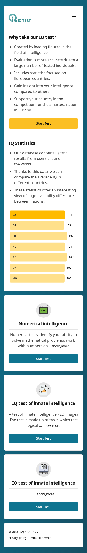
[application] (43, 247)
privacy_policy (17, 538)
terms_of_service (40, 538)
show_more (60, 346)
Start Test (43, 123)
